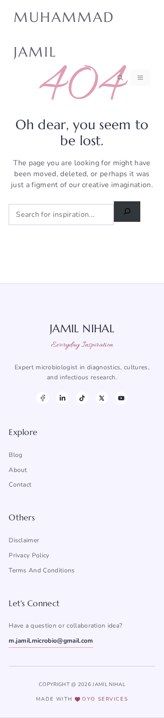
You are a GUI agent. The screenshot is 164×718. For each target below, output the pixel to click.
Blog (15, 455)
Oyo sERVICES (105, 699)
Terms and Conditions (42, 570)
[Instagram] (62, 398)
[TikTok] (82, 398)
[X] (102, 398)
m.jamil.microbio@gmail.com (51, 640)
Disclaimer (24, 540)
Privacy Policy (29, 555)
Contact (20, 484)
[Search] (127, 211)
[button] (120, 77)
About (18, 470)
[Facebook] (42, 398)
